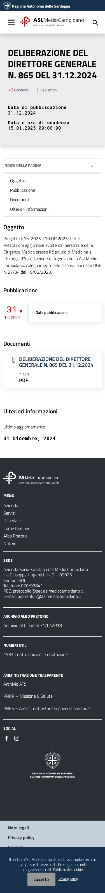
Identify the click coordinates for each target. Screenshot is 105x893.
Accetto (41, 879)
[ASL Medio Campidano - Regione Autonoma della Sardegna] (31, 477)
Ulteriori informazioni (29, 209)
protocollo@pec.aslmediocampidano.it (48, 591)
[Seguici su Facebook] (6, 737)
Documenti (20, 199)
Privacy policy (21, 837)
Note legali (18, 827)
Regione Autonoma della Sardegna (41, 6)
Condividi (21, 90)
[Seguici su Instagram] (16, 737)
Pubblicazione (22, 190)
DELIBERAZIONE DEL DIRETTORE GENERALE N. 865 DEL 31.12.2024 (56, 362)
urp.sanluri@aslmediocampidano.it (49, 596)
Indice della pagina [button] (22, 165)
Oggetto (17, 180)
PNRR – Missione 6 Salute (28, 696)
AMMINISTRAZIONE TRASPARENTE (33, 675)
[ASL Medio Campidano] (7, 6)
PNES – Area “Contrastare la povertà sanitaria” (47, 708)
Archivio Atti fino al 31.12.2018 (32, 625)
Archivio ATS (15, 684)
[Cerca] (95, 23)
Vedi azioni (48, 90)
